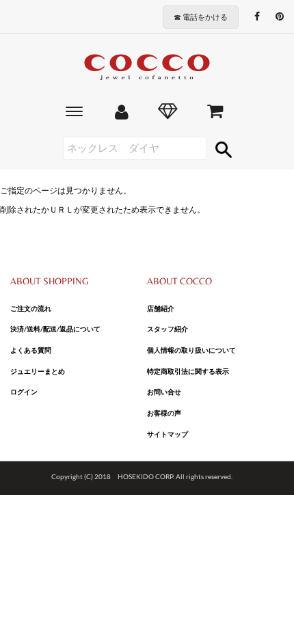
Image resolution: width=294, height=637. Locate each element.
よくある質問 (30, 350)
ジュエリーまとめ (37, 371)
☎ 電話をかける (201, 16)
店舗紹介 (160, 308)
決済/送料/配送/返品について (55, 329)
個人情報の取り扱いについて (191, 350)
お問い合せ (164, 392)
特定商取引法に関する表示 (188, 371)
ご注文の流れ (30, 308)
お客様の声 (164, 413)
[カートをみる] (215, 113)
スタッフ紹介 (167, 329)
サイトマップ (167, 434)
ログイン (24, 392)
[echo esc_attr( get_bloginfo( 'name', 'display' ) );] (147, 67)
